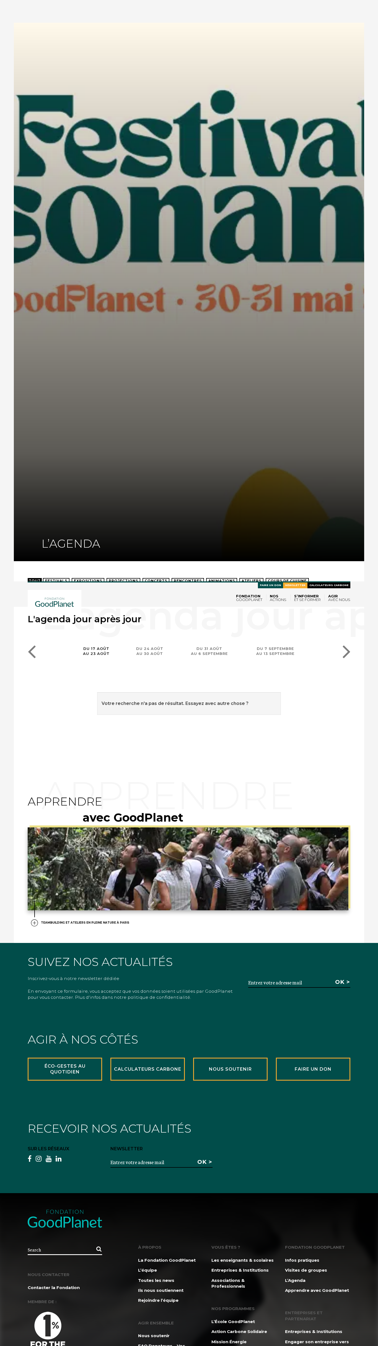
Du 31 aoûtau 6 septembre (209, 651)
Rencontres (188, 581)
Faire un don (270, 585)
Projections (123, 581)
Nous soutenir (154, 1335)
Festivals (56, 581)
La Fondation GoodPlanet (167, 1260)
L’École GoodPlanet (233, 1321)
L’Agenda (295, 1280)
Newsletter (295, 585)
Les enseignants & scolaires (242, 1260)
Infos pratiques (302, 1260)
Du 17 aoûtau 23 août (96, 651)
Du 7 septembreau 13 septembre (275, 651)
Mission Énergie (229, 1341)
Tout (35, 581)
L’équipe (147, 1270)
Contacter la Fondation (54, 1287)
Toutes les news (156, 1280)
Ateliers (251, 581)
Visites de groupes (306, 1270)
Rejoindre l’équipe (158, 1300)
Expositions (88, 581)
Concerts (156, 581)
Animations (221, 581)
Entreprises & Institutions (240, 1270)
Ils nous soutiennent (160, 1290)
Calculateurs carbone (328, 585)
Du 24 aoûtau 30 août (149, 651)
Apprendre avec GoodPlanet (317, 1290)
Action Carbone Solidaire (239, 1331)
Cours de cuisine (287, 581)
